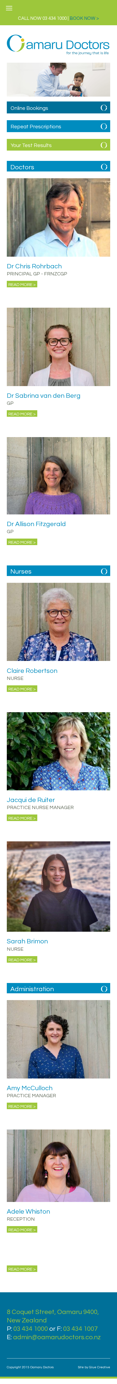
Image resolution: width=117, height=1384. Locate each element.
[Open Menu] (9, 8)
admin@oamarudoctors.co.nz (57, 1337)
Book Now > (84, 18)
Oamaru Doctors (58, 45)
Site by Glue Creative (94, 1367)
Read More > (22, 284)
